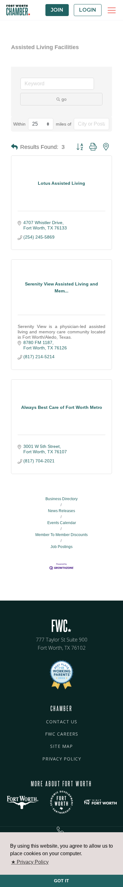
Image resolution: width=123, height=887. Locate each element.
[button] (14, 147)
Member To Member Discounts (61, 535)
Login (87, 10)
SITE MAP (61, 746)
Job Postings (61, 547)
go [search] (64, 99)
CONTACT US (61, 721)
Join (57, 10)
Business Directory (61, 499)
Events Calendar (61, 523)
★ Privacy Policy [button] (30, 862)
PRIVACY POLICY (61, 758)
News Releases (61, 511)
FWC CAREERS (61, 734)
